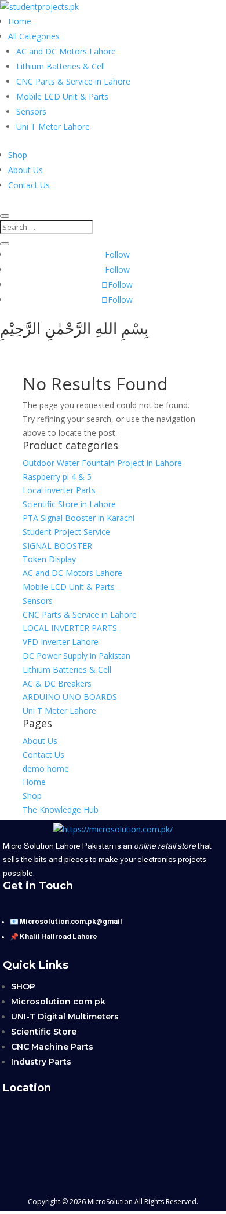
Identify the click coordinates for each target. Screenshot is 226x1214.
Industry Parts (41, 1062)
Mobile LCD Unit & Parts (62, 96)
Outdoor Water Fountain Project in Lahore (102, 462)
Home (19, 21)
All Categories (34, 36)
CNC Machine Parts (52, 1046)
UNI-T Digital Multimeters (65, 1016)
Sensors (31, 111)
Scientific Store (43, 1031)
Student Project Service (66, 531)
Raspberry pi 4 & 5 (57, 476)
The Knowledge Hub (61, 809)
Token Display (49, 558)
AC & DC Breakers (57, 683)
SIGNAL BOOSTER (57, 545)
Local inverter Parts (59, 490)
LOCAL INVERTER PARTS (70, 627)
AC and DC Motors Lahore (66, 51)
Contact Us (29, 184)
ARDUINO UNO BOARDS (70, 696)
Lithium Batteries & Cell (60, 66)
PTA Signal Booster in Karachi (78, 517)
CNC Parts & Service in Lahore (73, 81)
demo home (46, 768)
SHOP (23, 986)
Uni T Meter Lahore (53, 126)
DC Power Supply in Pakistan (76, 655)
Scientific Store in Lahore (69, 503)
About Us (25, 169)
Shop (17, 154)
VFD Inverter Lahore (61, 641)
